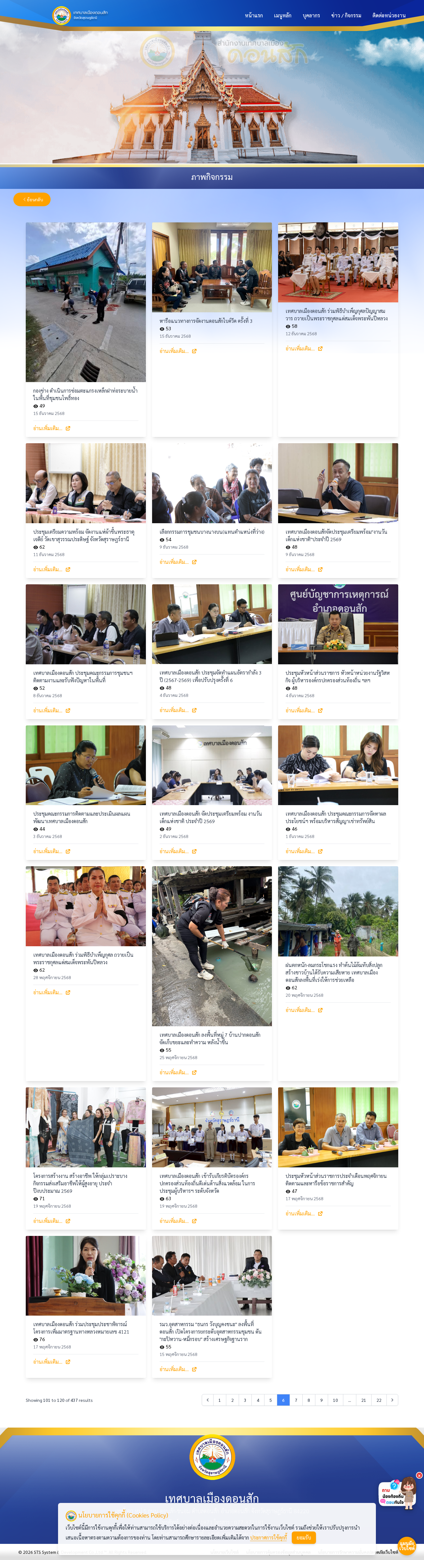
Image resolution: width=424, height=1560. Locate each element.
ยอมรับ (304, 1537)
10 (335, 1400)
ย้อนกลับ (35, 199)
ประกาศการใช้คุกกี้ (268, 1537)
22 (379, 1400)
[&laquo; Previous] (208, 1400)
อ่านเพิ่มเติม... (47, 428)
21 (363, 1400)
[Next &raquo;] (392, 1400)
